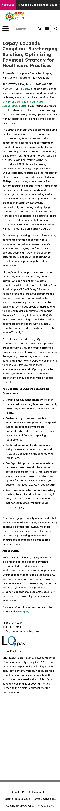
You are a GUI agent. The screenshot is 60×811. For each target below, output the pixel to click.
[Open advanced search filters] (47, 28)
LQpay (25, 88)
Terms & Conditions (44, 798)
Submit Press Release (17, 798)
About (15, 792)
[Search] (39, 28)
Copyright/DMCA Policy (20, 805)
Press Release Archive (35, 792)
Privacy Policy (45, 805)
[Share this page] (55, 28)
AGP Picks (8, 5)
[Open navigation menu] (5, 28)
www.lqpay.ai (24, 611)
